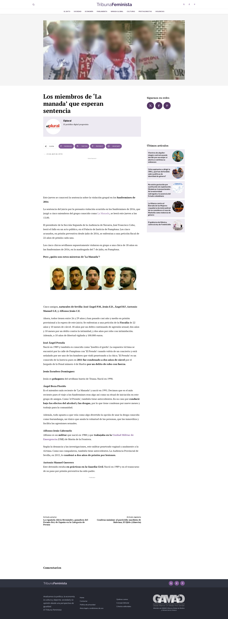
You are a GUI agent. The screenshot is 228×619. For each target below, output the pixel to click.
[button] (33, 4)
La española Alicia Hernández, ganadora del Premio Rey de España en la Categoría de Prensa (65, 522)
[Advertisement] (92, 176)
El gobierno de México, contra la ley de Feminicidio (159, 223)
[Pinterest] (194, 4)
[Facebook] (189, 4)
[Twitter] (184, 4)
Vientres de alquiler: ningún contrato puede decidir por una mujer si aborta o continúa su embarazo (157, 157)
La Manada (103, 213)
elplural (67, 121)
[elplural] (53, 126)
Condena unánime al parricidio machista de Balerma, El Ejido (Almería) (119, 521)
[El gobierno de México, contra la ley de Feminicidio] (178, 225)
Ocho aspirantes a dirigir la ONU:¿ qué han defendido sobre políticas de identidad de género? (159, 172)
